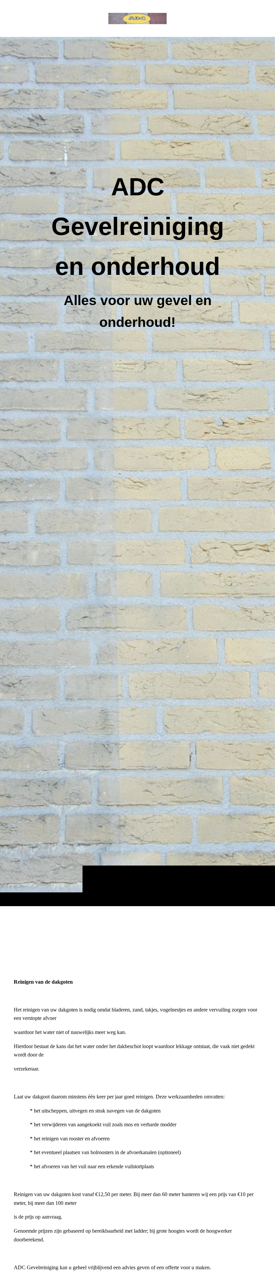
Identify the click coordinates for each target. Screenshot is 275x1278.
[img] (137, 471)
